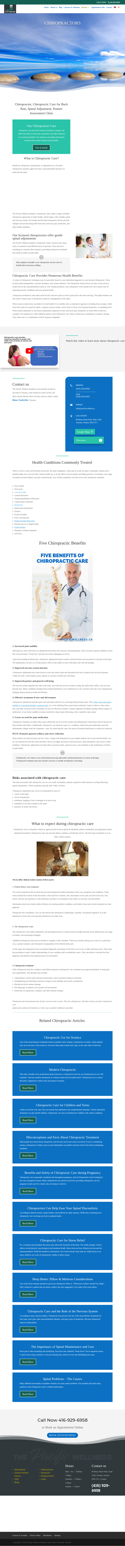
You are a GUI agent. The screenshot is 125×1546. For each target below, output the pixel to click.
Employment (47, 1476)
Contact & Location (19, 1535)
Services (84, 7)
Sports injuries (19, 527)
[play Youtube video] (29, 351)
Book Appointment (62, 1435)
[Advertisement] (63, 45)
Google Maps (83, 431)
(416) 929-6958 (101, 1488)
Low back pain (20, 492)
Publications (47, 1469)
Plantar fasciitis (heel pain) (24, 521)
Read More (27, 1052)
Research (45, 1473)
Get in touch (41, 147)
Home (46, 7)
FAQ (16, 1479)
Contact (109, 7)
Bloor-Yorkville (20, 400)
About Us (53, 7)
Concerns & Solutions (72, 7)
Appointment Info (98, 7)
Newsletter (19, 1469)
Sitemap (57, 1535)
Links (43, 1479)
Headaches (18, 505)
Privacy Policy (35, 1535)
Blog (60, 7)
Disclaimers (47, 1535)
